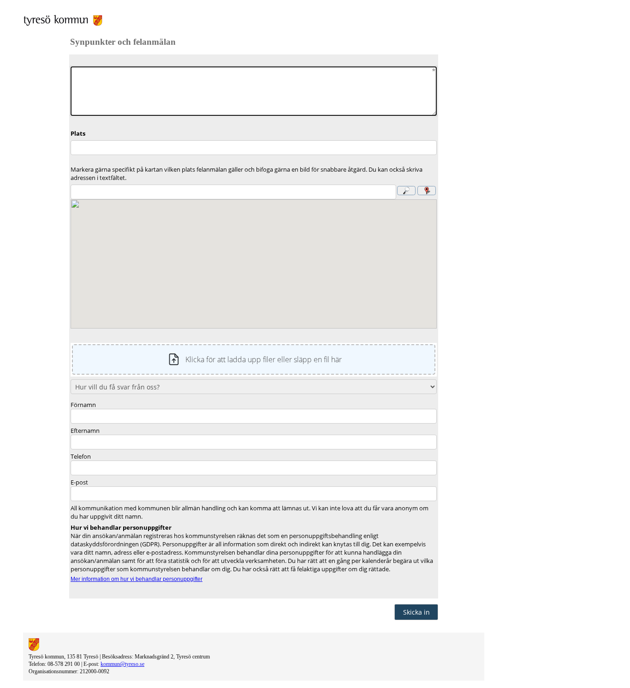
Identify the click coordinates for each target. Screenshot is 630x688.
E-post (79, 482)
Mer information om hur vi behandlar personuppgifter (136, 579)
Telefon (81, 456)
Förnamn (83, 405)
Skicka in (416, 612)
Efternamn (85, 430)
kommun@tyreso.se (122, 664)
